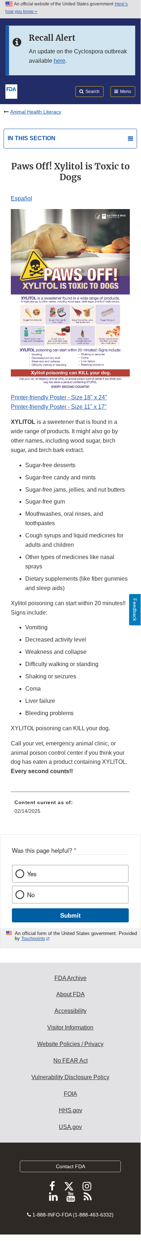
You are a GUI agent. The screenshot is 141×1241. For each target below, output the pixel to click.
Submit (70, 915)
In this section (32, 138)
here (59, 61)
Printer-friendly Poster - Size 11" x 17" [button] (59, 407)
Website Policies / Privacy (70, 1044)
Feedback (135, 609)
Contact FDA (70, 1166)
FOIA (70, 1094)
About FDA (70, 994)
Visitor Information (70, 1027)
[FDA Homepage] (11, 91)
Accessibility (70, 1011)
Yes (31, 873)
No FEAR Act (70, 1061)
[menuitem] (70, 809)
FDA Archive (70, 978)
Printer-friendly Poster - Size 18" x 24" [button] (59, 397)
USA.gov (70, 1127)
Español (21, 198)
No (31, 894)
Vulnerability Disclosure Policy (70, 1077)
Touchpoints (33, 938)
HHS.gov (70, 1110)
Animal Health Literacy (35, 112)
